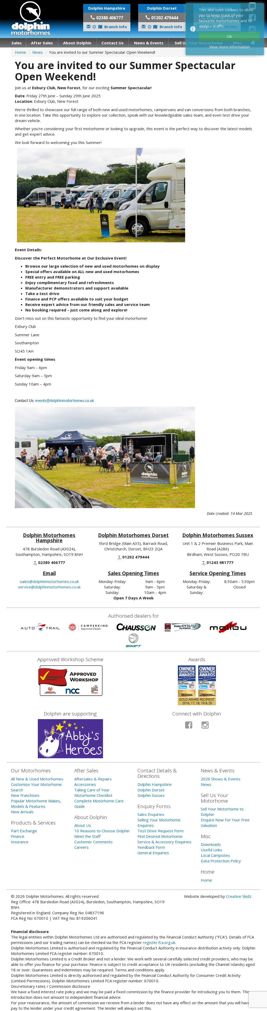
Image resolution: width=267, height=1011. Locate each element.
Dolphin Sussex (151, 795)
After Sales (42, 42)
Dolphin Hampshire (154, 784)
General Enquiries (153, 852)
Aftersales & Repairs (93, 778)
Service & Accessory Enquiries (164, 841)
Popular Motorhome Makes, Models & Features (36, 803)
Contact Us (112, 42)
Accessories (85, 784)
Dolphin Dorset (151, 789)
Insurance (19, 841)
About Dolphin (77, 42)
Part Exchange (24, 830)
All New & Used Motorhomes (37, 778)
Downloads (211, 844)
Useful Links (211, 849)
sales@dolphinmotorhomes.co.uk (49, 581)
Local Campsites (215, 855)
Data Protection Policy (221, 860)
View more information (229, 46)
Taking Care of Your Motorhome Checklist (93, 792)
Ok (229, 36)
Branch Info (115, 26)
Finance (17, 836)
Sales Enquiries (150, 814)
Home (20, 52)
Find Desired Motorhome (160, 836)
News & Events (148, 42)
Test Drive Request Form (160, 830)
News (37, 52)
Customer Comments (93, 841)
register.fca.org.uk (159, 942)
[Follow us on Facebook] (188, 727)
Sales (16, 42)
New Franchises (25, 795)
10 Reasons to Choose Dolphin (102, 830)
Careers (81, 847)
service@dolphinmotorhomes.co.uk (49, 586)
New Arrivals (22, 811)
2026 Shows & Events (220, 778)
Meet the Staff (87, 836)
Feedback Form (151, 847)
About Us (82, 825)
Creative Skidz (238, 896)
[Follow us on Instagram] (205, 727)
